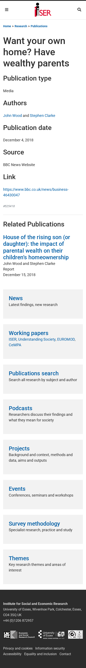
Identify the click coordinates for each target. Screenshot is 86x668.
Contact (65, 654)
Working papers (28, 333)
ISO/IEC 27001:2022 (75, 634)
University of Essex (51, 634)
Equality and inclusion (40, 654)
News (16, 298)
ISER (12, 339)
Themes (19, 558)
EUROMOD (66, 339)
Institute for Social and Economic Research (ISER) (43, 10)
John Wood (12, 115)
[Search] (79, 9)
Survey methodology (34, 523)
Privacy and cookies (18, 648)
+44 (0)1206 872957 (18, 621)
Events (17, 489)
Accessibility (12, 654)
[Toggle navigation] (6, 9)
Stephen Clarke (42, 115)
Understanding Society (37, 339)
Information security (50, 648)
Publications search (34, 373)
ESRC (19, 634)
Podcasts (20, 408)
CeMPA (15, 345)
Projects (19, 448)
